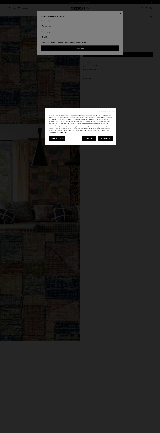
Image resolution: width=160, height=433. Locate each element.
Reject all (89, 138)
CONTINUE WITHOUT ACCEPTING (106, 111)
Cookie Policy (63, 132)
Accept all (105, 138)
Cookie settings (57, 138)
